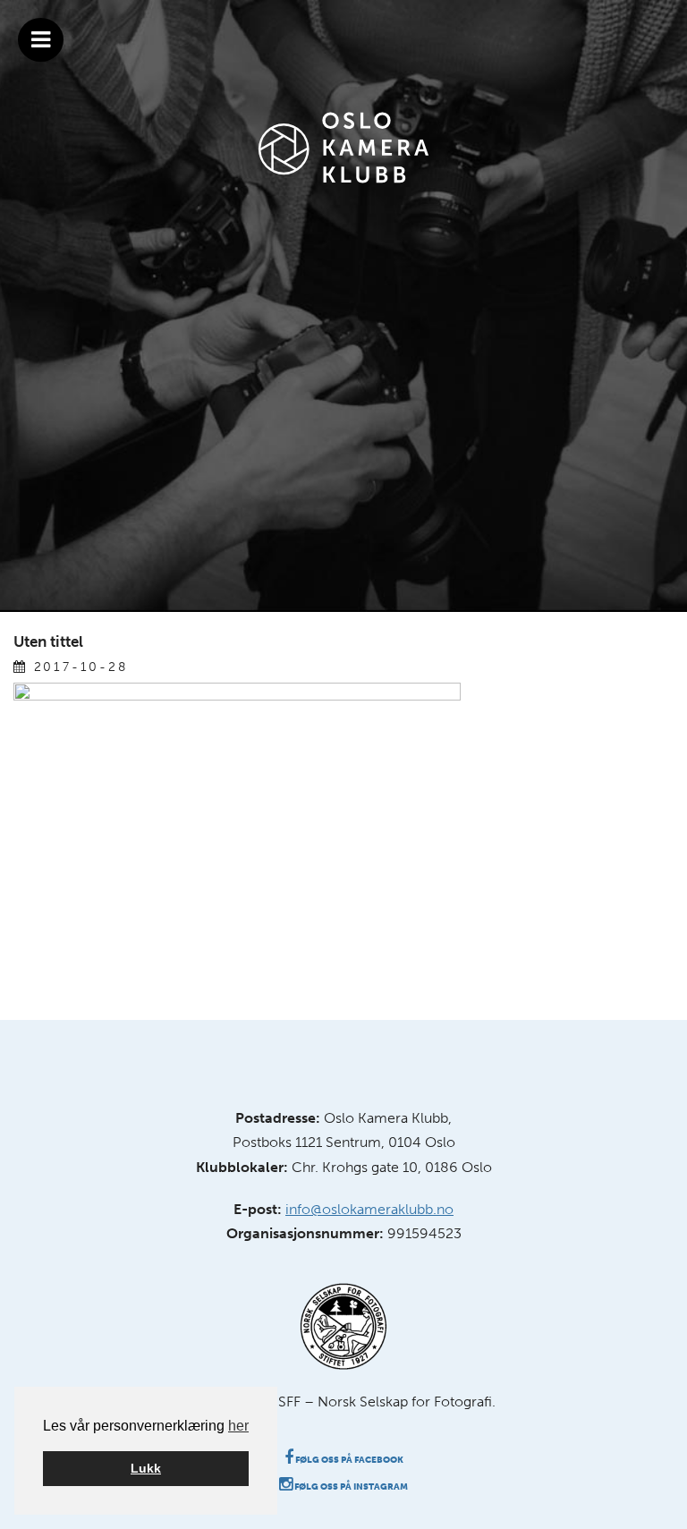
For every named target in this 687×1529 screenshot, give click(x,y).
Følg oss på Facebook (348, 1460)
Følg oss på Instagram (350, 1487)
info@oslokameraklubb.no (369, 1209)
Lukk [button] (146, 1468)
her (238, 1425)
